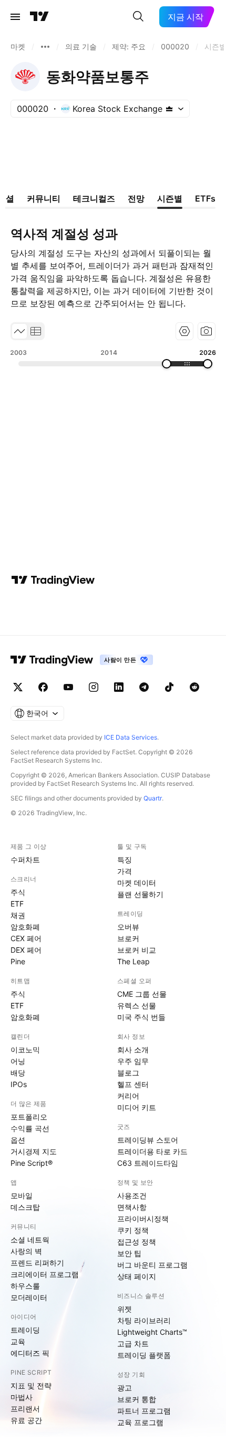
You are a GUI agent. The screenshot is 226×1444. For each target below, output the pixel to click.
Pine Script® (32, 1162)
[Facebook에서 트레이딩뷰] (43, 687)
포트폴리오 (29, 1116)
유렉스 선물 (136, 1005)
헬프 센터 (133, 1084)
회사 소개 (133, 1049)
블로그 (128, 1072)
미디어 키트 (136, 1107)
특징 (124, 859)
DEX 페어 (26, 949)
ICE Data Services (130, 737)
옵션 (18, 1139)
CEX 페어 (26, 938)
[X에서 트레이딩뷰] (18, 687)
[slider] (166, 363)
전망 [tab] (136, 198)
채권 (18, 915)
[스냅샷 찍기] (206, 331)
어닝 (18, 1061)
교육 (18, 1341)
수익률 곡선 (30, 1128)
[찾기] (138, 16)
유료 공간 (26, 1420)
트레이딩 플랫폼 (144, 1355)
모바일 (22, 1195)
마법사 (22, 1397)
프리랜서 (25, 1408)
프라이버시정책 (143, 1218)
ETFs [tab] (205, 198)
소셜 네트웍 (30, 1239)
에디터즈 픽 (30, 1352)
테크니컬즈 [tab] (94, 198)
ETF (17, 903)
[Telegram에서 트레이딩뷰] (144, 687)
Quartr (152, 798)
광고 (124, 1387)
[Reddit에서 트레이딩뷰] (194, 687)
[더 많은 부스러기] (45, 46)
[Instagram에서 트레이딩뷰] (93, 687)
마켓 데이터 (136, 882)
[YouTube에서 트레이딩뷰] (68, 687)
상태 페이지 (136, 1276)
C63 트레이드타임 (147, 1162)
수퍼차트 (25, 859)
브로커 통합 (136, 1399)
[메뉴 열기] (15, 16)
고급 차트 (133, 1343)
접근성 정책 (136, 1241)
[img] (169, 108)
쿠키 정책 (133, 1230)
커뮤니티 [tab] (43, 198)
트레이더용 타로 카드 (152, 1151)
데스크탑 (25, 1207)
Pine (18, 961)
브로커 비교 (136, 949)
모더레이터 (29, 1297)
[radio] (19, 331)
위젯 (124, 1308)
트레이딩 (25, 1329)
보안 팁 (129, 1253)
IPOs (19, 1084)
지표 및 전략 (31, 1385)
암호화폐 (25, 926)
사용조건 (132, 1195)
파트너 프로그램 (144, 1410)
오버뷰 (128, 926)
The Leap (133, 961)
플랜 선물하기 (140, 894)
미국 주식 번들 (141, 1017)
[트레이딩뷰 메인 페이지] (39, 16)
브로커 (128, 938)
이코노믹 (25, 1049)
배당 (18, 1072)
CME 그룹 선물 (142, 993)
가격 (124, 871)
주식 (18, 892)
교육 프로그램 (140, 1422)
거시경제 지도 (34, 1151)
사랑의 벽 (26, 1251)
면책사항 (132, 1207)
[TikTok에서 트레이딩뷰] (169, 687)
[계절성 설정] (184, 331)
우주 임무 (133, 1061)
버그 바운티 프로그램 (152, 1264)
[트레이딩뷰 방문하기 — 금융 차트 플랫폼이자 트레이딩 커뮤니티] (53, 580)
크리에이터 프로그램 (45, 1274)
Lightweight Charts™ (152, 1331)
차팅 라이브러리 (144, 1320)
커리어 (128, 1095)
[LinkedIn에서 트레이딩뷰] (118, 687)
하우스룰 (25, 1285)
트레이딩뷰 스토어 (147, 1139)
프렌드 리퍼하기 (37, 1262)
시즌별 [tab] (169, 198)
